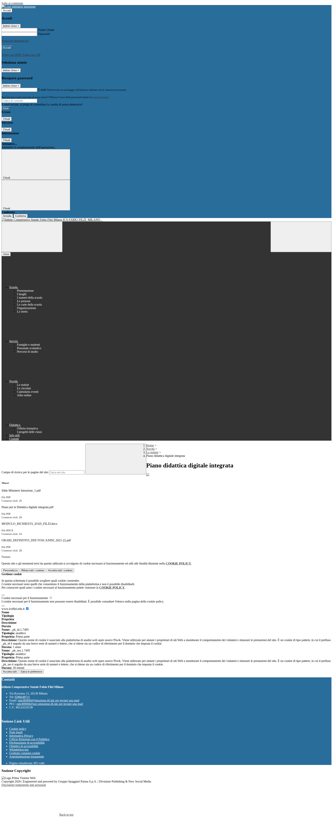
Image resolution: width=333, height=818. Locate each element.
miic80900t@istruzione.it (48, 700)
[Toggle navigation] (32, 236)
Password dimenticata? (15, 40)
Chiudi (6, 118)
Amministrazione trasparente (26, 756)
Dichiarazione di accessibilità (27, 742)
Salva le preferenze (31, 671)
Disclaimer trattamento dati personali (24, 785)
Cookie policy (17, 728)
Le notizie (152, 452)
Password (44, 33)
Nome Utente (46, 29)
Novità (150, 448)
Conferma (20, 216)
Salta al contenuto (12, 3)
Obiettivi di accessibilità (23, 746)
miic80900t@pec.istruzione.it (50, 704)
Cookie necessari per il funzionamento (25, 598)
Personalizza (10, 570)
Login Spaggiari (100, 97)
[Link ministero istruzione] (19, 6)
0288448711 (22, 697)
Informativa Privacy (21, 735)
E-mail (42, 89)
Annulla (7, 216)
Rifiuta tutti (32, 570)
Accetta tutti (60, 570)
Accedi (7, 10)
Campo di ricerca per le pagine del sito (25, 472)
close (6, 254)
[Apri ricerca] (301, 236)
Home (150, 445)
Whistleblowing (19, 749)
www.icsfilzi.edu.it (13, 608)
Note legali (16, 732)
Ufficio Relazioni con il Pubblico (29, 739)
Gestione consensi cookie (24, 753)
